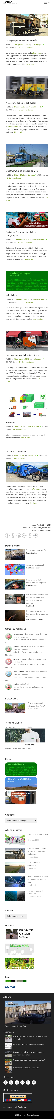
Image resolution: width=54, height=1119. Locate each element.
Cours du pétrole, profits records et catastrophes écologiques (37, 851)
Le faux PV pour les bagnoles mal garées (29, 1044)
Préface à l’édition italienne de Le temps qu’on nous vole (38, 879)
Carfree (31, 175)
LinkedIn (19, 535)
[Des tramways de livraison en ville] (27, 155)
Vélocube (10, 422)
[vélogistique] (27, 281)
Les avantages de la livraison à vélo (22, 355)
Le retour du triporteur (16, 451)
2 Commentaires (26, 47)
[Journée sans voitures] (19, 954)
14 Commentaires (26, 362)
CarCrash (25, 684)
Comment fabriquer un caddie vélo (26, 1068)
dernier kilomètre (13, 127)
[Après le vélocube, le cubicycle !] (27, 87)
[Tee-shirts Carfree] (25, 746)
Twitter (13, 535)
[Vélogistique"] (21, 775)
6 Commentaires (25, 242)
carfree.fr (7, 2)
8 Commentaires (26, 110)
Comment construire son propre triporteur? (29, 1060)
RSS (30, 535)
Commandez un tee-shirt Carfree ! (18, 748)
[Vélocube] (27, 406)
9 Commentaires (26, 302)
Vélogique (38, 44)
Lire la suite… (31, 64)
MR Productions (21, 1107)
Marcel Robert (35, 107)
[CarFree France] (10, 982)
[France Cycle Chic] (19, 939)
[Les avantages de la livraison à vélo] (27, 341)
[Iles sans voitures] (21, 790)
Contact (35, 535)
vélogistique (36, 53)
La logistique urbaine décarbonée (21, 40)
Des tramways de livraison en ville (22, 171)
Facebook (7, 535)
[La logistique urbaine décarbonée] (27, 25)
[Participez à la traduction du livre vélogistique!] (27, 220)
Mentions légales (32, 1115)
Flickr (24, 535)
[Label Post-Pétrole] (10, 987)
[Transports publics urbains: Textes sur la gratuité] (21, 804)
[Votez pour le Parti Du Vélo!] (19, 969)
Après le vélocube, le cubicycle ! (21, 103)
